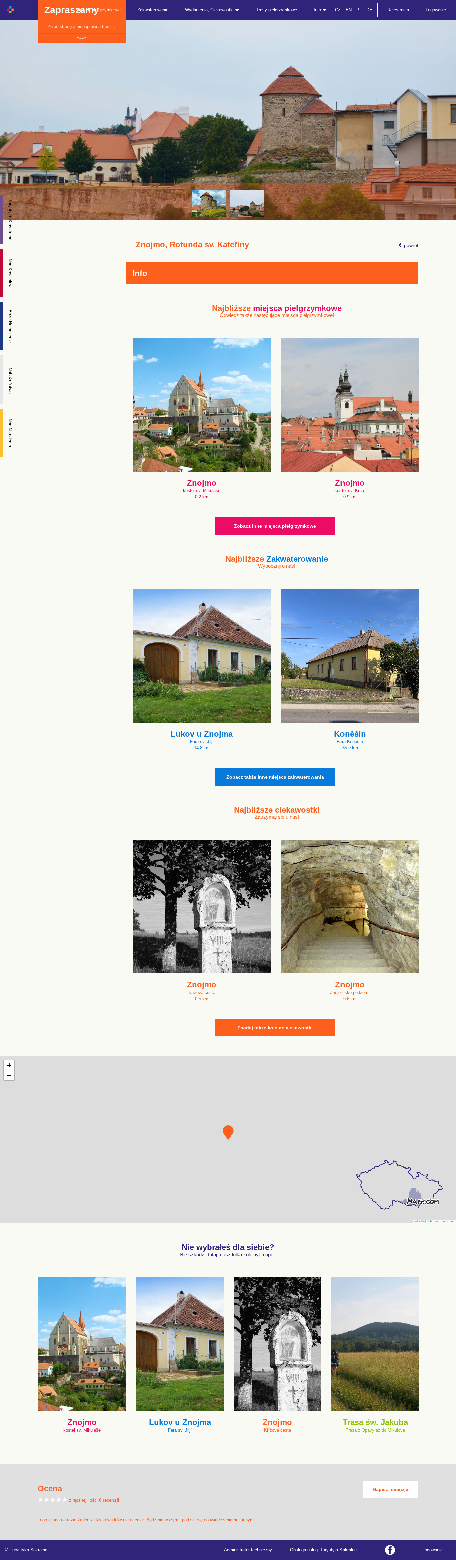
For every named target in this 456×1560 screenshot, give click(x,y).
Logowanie (436, 9)
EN (349, 9)
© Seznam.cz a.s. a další (440, 1221)
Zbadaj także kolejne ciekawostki (275, 1027)
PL (359, 9)
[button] (228, 1132)
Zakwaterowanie (152, 9)
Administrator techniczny (248, 1549)
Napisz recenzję (390, 1489)
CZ (338, 9)
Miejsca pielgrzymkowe (98, 9)
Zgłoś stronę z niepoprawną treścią (81, 26)
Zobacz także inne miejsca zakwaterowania (275, 777)
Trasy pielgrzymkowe (276, 9)
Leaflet (421, 1221)
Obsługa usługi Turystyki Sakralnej (324, 1549)
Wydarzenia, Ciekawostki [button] (210, 9)
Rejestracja (398, 9)
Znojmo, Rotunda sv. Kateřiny (192, 244)
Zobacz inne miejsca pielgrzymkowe (275, 526)
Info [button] (318, 9)
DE (369, 9)
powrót (410, 245)
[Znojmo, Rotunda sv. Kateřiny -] (209, 203)
